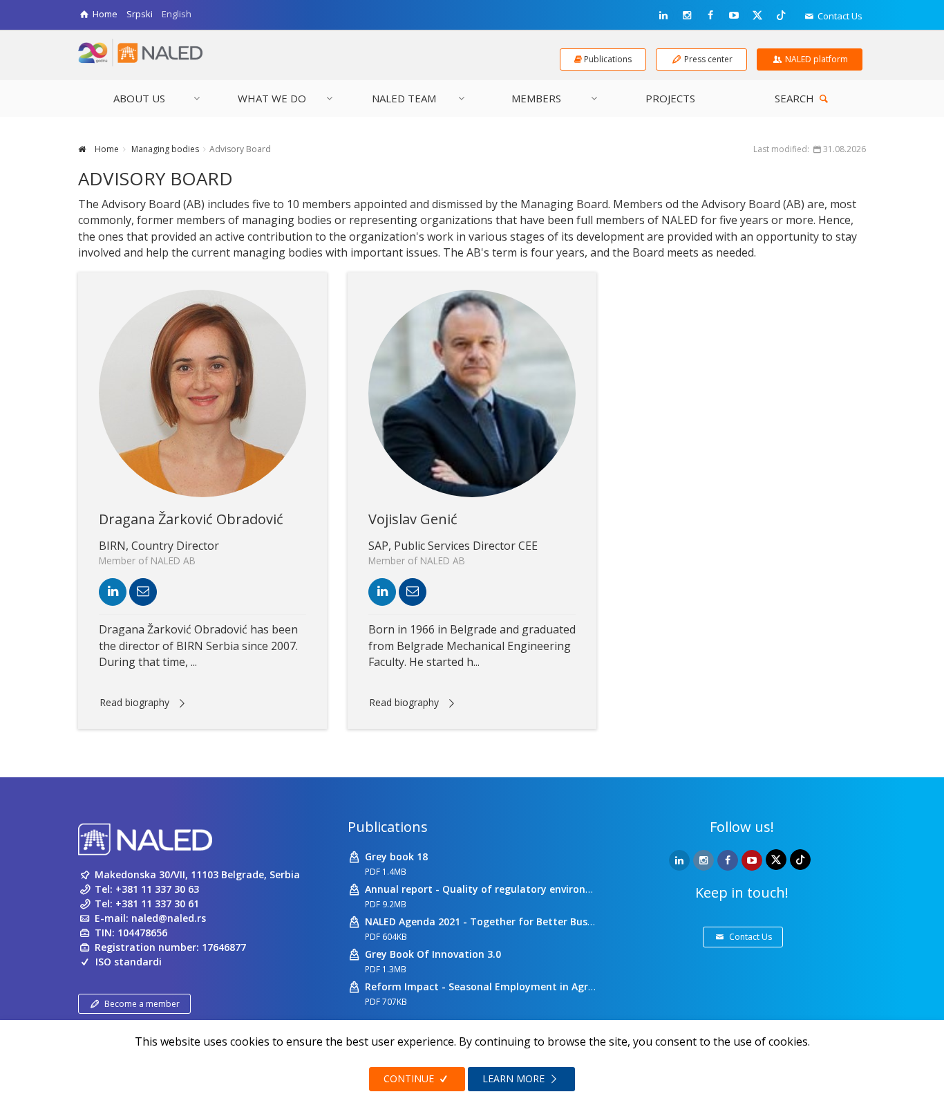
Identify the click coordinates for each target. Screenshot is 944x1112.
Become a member (142, 1004)
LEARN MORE (514, 1078)
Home (106, 149)
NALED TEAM (404, 98)
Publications (388, 826)
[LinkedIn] (663, 15)
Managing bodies (164, 149)
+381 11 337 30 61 (157, 903)
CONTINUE (410, 1078)
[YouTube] (734, 15)
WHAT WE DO (272, 98)
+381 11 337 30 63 (157, 889)
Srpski (139, 14)
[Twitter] (757, 14)
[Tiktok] (781, 14)
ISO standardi (128, 961)
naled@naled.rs (168, 918)
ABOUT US (139, 98)
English (176, 14)
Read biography (134, 702)
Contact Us (838, 16)
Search (796, 98)
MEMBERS (536, 98)
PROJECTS (670, 98)
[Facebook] (710, 15)
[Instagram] (687, 15)
